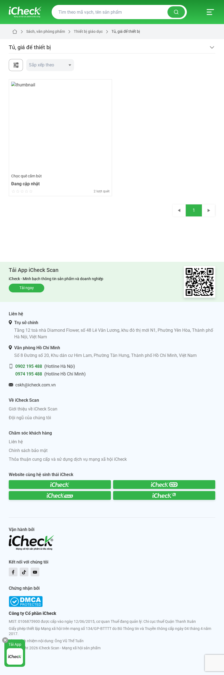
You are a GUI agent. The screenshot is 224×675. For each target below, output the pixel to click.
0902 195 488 (28, 366)
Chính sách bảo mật (28, 450)
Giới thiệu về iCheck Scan (33, 409)
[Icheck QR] (164, 484)
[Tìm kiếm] (176, 12)
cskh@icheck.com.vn (35, 385)
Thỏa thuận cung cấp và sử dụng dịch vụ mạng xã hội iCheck (68, 459)
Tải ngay (26, 288)
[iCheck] (60, 484)
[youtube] (35, 572)
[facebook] (13, 572)
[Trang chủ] (25, 12)
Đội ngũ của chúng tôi (30, 417)
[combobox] (50, 65)
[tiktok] (24, 572)
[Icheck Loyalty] (164, 495)
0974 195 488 (28, 374)
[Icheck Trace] (60, 495)
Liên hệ (16, 441)
